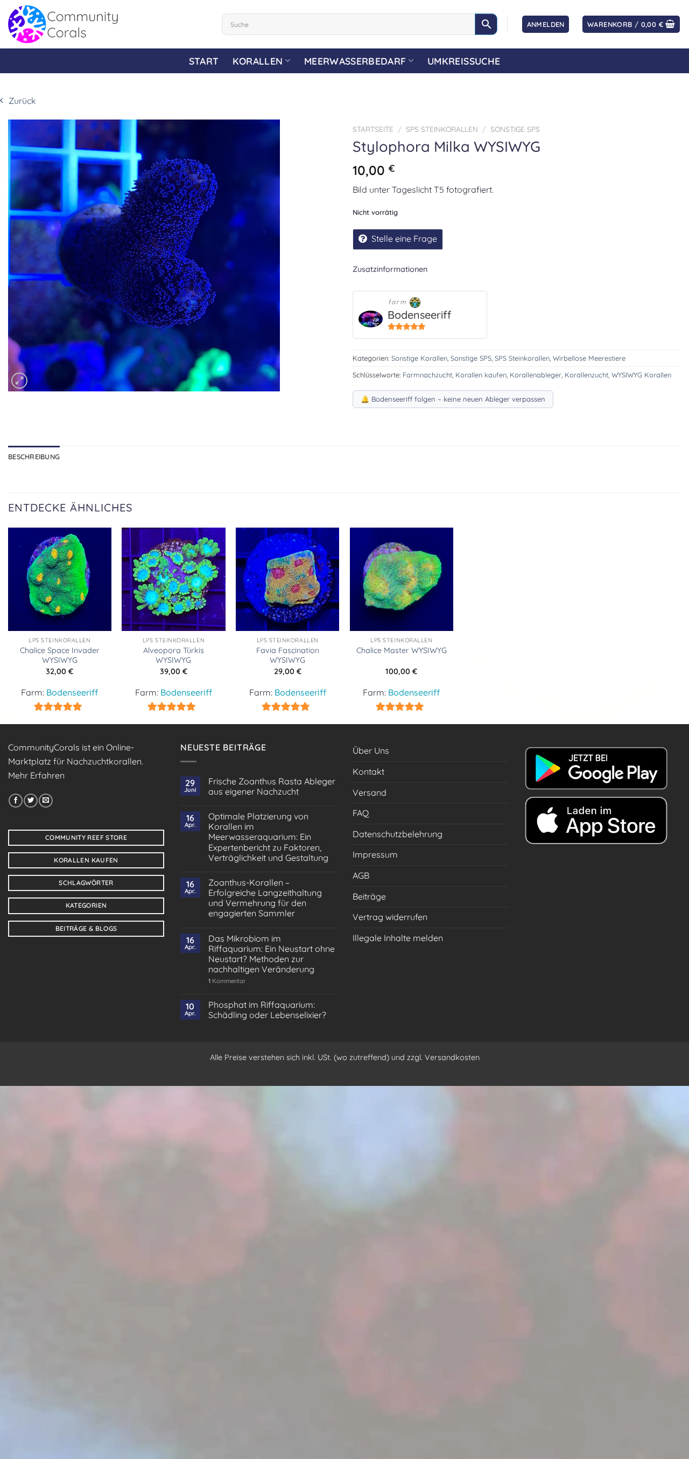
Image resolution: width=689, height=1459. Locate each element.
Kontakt (368, 771)
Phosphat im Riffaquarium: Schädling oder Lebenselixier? (267, 1010)
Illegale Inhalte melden (398, 937)
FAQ (361, 813)
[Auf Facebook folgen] (16, 801)
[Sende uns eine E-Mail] (46, 801)
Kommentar (226, 981)
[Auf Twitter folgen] (31, 801)
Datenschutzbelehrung (397, 834)
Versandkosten (452, 1057)
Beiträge (369, 896)
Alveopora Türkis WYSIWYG (173, 655)
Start (204, 61)
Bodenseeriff (419, 314)
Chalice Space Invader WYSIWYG (60, 655)
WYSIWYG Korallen (641, 374)
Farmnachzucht (427, 374)
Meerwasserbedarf (355, 61)
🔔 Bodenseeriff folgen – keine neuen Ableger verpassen (453, 399)
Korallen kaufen (481, 374)
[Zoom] (19, 381)
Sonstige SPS (515, 129)
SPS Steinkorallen (442, 129)
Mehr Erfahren (36, 775)
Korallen (258, 61)
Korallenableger (535, 374)
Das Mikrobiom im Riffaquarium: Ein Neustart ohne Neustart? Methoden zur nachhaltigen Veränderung (271, 954)
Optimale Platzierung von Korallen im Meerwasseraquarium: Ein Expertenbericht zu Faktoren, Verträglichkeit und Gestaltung (268, 837)
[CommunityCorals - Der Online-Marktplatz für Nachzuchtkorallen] (107, 24)
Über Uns (371, 750)
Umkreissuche (463, 61)
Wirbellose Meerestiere (589, 358)
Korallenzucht (586, 374)
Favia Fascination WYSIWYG (287, 655)
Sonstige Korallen (419, 358)
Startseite (373, 129)
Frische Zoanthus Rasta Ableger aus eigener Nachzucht (271, 786)
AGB (361, 875)
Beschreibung (34, 456)
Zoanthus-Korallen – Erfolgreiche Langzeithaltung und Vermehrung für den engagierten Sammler (265, 898)
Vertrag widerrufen (390, 916)
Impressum (375, 854)
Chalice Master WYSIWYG (401, 650)
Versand (369, 792)
